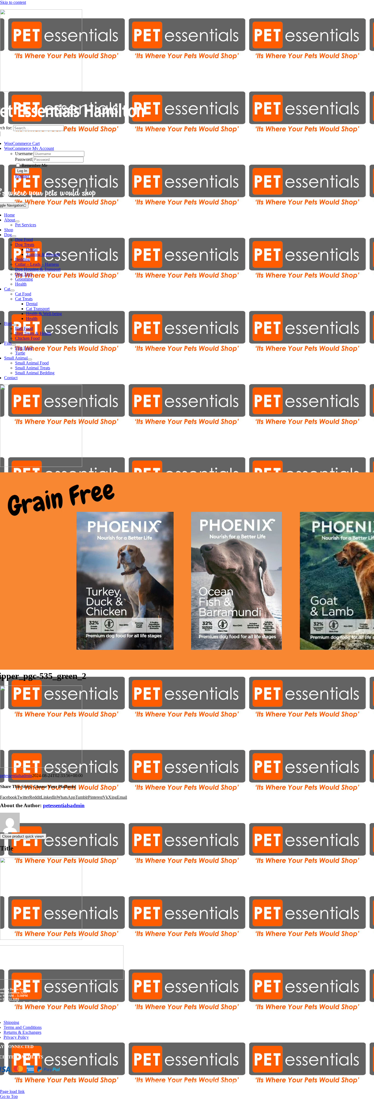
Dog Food (24, 239)
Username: (24, 153)
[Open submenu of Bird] (14, 325)
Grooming (24, 279)
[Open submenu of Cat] (12, 290)
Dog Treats (24, 244)
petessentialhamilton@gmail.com (23, 1002)
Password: (24, 159)
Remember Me (34, 165)
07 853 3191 (11, 999)
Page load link (12, 1091)
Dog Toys (23, 274)
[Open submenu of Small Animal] (30, 359)
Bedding (22, 259)
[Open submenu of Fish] (13, 345)
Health (21, 284)
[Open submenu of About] (17, 221)
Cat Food (23, 294)
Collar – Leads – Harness (37, 264)
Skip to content (13, 2)
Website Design (224, 1082)
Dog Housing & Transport (38, 269)
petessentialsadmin (16, 775)
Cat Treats (24, 298)
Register (22, 176)
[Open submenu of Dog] (14, 236)
